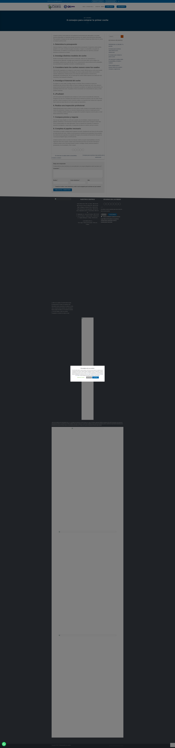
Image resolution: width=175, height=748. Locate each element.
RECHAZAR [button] (89, 377)
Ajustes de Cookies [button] (80, 377)
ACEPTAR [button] (95, 377)
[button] (4, 744)
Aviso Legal (88, 374)
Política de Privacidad (95, 374)
